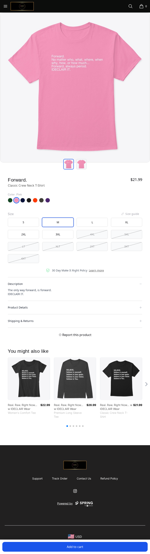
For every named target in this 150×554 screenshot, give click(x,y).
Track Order (59, 478)
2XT (92, 246)
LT (23, 246)
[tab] (68, 164)
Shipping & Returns (21, 321)
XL (126, 222)
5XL (126, 234)
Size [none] (11, 214)
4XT (23, 258)
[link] (29, 379)
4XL (92, 234)
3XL (58, 234)
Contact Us (84, 478)
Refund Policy (109, 478)
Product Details (18, 307)
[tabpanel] (75, 87)
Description (15, 284)
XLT (58, 246)
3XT (126, 246)
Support (37, 478)
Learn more (96, 270)
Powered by (65, 503)
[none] (130, 214)
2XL (23, 234)
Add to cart (75, 547)
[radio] (23, 222)
